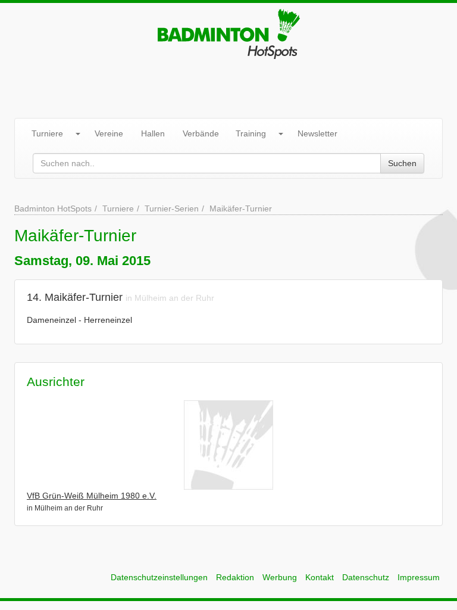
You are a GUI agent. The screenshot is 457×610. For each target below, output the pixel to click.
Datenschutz (365, 577)
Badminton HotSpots (53, 208)
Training (251, 133)
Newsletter (317, 133)
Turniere (47, 133)
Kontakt (319, 577)
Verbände (201, 133)
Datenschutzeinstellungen (159, 577)
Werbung (279, 577)
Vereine (109, 133)
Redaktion (235, 577)
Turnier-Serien (172, 208)
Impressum (418, 577)
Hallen (153, 133)
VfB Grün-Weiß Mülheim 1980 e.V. (91, 495)
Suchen (402, 163)
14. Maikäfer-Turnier (75, 297)
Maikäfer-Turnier (240, 208)
